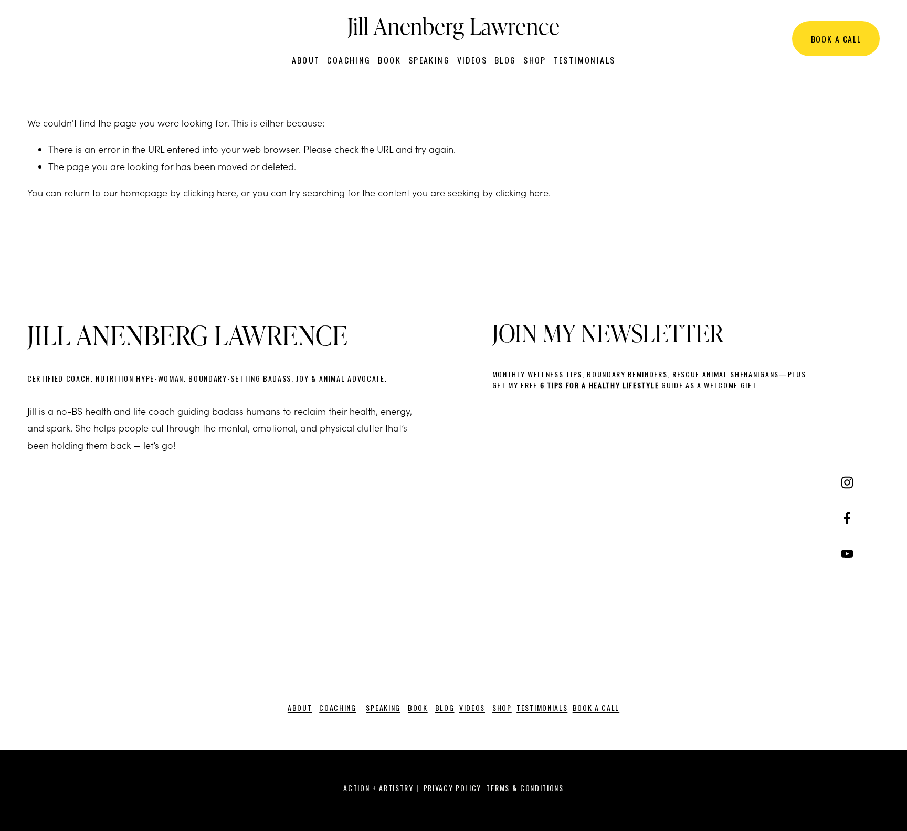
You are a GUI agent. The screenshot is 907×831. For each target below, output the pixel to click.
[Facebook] (847, 518)
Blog (505, 60)
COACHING (337, 707)
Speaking (429, 60)
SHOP (502, 707)
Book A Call (836, 39)
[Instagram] (847, 482)
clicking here (209, 192)
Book (389, 60)
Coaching (349, 60)
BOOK (418, 707)
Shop (534, 60)
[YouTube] (847, 554)
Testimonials (585, 60)
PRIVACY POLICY (453, 787)
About (306, 60)
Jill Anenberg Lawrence (453, 25)
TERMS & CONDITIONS (524, 787)
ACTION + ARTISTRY (378, 787)
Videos (472, 60)
